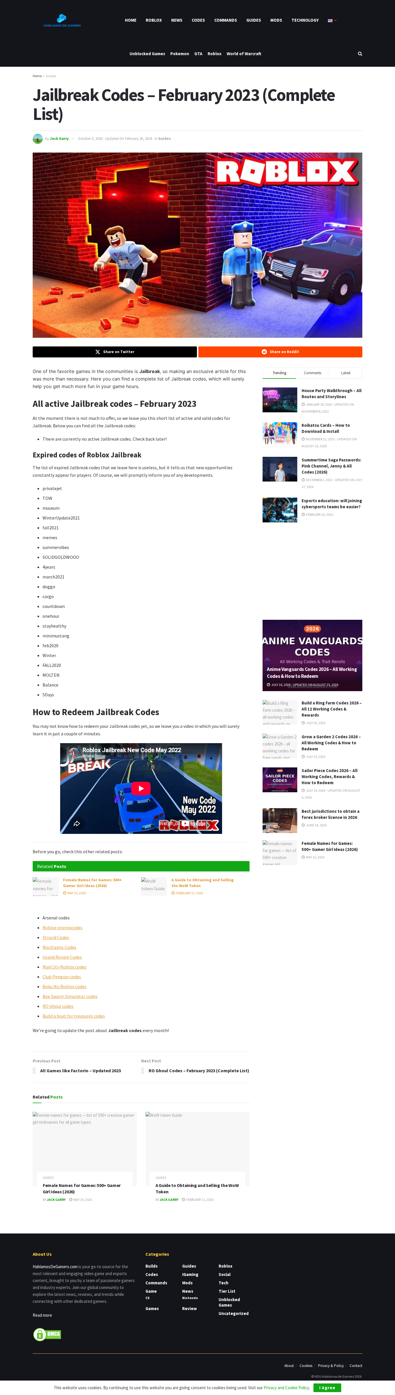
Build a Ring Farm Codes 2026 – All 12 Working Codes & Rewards (332, 709)
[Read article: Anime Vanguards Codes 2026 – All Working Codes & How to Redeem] (312, 655)
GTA (198, 53)
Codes (198, 20)
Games (152, 1308)
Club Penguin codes (62, 977)
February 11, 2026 (189, 893)
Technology (305, 20)
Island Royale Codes (62, 957)
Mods (276, 20)
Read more (42, 1315)
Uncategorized (234, 1313)
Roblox (154, 20)
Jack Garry (59, 138)
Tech (223, 1282)
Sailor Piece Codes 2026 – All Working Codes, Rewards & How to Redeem (329, 776)
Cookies (306, 1365)
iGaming (190, 1274)
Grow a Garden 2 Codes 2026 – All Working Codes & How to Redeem (331, 743)
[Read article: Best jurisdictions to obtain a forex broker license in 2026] (280, 820)
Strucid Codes (56, 937)
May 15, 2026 (76, 893)
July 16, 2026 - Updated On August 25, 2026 (304, 684)
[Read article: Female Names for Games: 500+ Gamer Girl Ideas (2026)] (46, 886)
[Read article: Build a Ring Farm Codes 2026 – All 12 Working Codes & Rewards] (280, 712)
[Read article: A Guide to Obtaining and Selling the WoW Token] (154, 886)
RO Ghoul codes (58, 1006)
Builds (151, 1266)
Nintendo (190, 1298)
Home (130, 20)
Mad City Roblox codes (64, 967)
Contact (356, 1365)
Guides (253, 20)
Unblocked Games (147, 53)
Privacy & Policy (331, 1365)
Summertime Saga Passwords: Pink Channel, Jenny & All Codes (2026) (331, 466)
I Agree (327, 1387)
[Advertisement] (312, 570)
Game (151, 1291)
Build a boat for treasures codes (74, 1016)
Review (189, 1308)
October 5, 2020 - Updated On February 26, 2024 (115, 138)
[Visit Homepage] (62, 20)
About (289, 1365)
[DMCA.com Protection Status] (47, 1334)
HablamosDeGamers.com (55, 1266)
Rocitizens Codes (59, 947)
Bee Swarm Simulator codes (70, 996)
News (176, 20)
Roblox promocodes (62, 927)
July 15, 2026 (315, 756)
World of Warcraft (244, 53)
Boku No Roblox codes (64, 986)
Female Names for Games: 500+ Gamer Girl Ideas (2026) (92, 882)
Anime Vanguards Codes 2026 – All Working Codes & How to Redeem (312, 672)
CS (147, 1298)
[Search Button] (360, 53)
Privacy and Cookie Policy (286, 1387)
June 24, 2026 (315, 825)
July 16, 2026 (315, 723)
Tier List (227, 1291)
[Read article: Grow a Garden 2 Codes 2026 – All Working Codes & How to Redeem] (280, 746)
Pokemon (179, 53)
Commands (225, 20)
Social (224, 1274)
